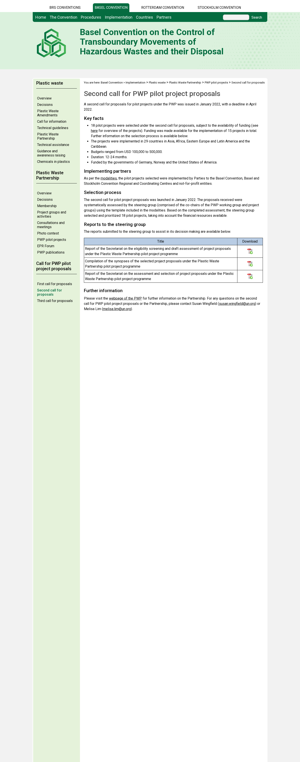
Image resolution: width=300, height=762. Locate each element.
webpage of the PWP (125, 298)
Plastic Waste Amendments (48, 113)
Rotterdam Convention (162, 7)
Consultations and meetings (51, 225)
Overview (44, 98)
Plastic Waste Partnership (48, 136)
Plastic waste (157, 82)
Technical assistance (53, 145)
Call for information (51, 121)
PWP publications (51, 252)
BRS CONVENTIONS (65, 7)
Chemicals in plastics (53, 162)
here (94, 131)
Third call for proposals (55, 301)
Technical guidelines (52, 128)
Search (256, 17)
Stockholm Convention (219, 7)
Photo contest (48, 233)
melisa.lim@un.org (117, 309)
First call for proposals (54, 284)
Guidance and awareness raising (51, 153)
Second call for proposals (49, 292)
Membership (47, 206)
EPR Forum (45, 246)
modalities (109, 178)
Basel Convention (111, 7)
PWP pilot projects (51, 240)
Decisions (45, 105)
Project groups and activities (51, 214)
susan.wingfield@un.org (237, 304)
